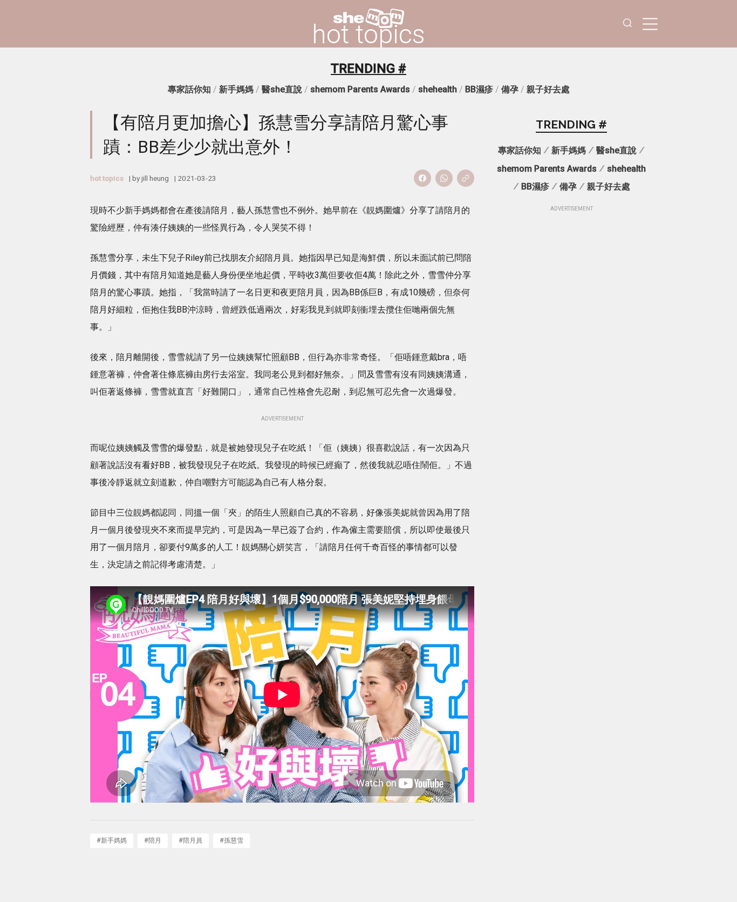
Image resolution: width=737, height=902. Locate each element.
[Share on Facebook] (422, 178)
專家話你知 (189, 89)
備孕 (509, 89)
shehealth (437, 89)
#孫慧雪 (231, 840)
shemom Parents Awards (360, 89)
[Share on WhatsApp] (444, 178)
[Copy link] (465, 178)
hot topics (368, 35)
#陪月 (152, 840)
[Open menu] (650, 24)
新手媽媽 (236, 89)
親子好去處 (548, 89)
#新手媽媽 (112, 840)
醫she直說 (282, 89)
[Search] (627, 24)
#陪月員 (190, 840)
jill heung (155, 178)
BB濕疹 (479, 89)
